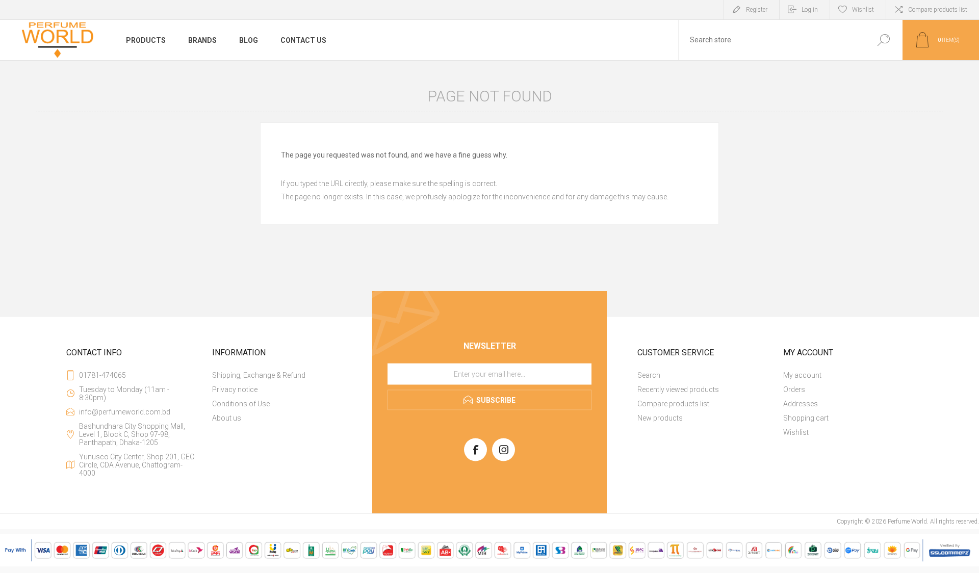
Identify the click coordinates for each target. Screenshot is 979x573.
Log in (810, 9)
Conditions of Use (241, 404)
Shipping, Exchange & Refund (258, 375)
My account (802, 375)
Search (883, 40)
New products (660, 418)
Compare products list (937, 9)
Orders (794, 389)
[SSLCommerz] (489, 564)
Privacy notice (234, 389)
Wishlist (796, 432)
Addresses (800, 404)
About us (226, 418)
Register (756, 9)
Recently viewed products (678, 389)
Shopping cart (806, 418)
